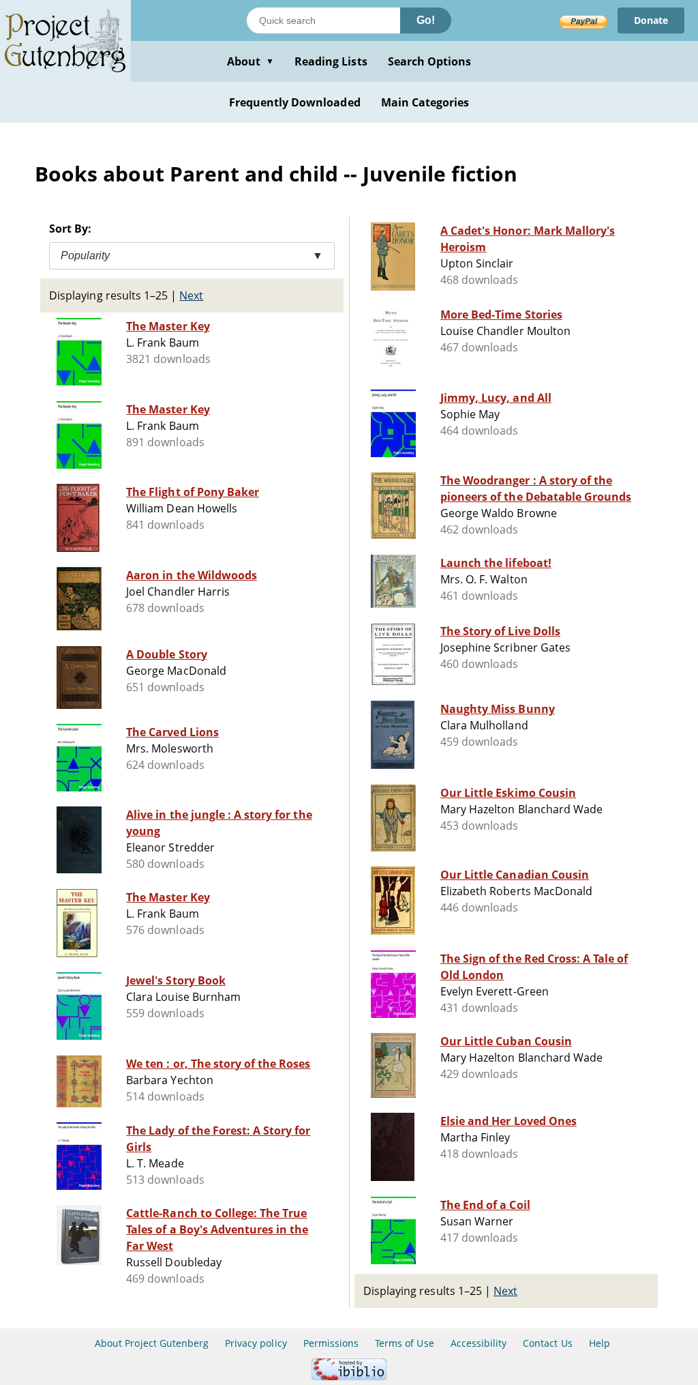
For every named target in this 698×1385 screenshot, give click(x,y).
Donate (651, 20)
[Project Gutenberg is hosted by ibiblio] (349, 1376)
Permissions (331, 1343)
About (250, 61)
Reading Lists (330, 61)
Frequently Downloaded (295, 102)
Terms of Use (404, 1343)
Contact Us (547, 1343)
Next (191, 295)
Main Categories (425, 102)
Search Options (430, 61)
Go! (425, 20)
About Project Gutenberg (152, 1343)
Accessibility (479, 1343)
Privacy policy (256, 1343)
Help (599, 1343)
